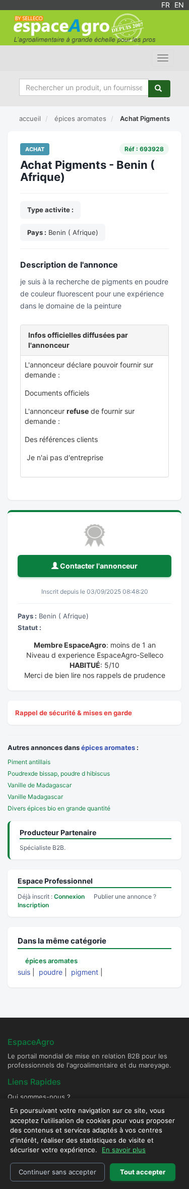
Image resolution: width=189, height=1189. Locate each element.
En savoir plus (124, 1150)
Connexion (69, 896)
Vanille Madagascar (35, 796)
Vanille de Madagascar (40, 785)
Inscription (33, 905)
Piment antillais (29, 762)
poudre (50, 972)
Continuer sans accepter (57, 1172)
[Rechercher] (159, 88)
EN (179, 5)
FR (165, 5)
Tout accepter (142, 1172)
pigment (84, 972)
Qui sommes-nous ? (39, 1097)
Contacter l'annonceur (98, 565)
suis (24, 972)
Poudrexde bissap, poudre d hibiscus (59, 773)
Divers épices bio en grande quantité (59, 808)
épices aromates (108, 747)
